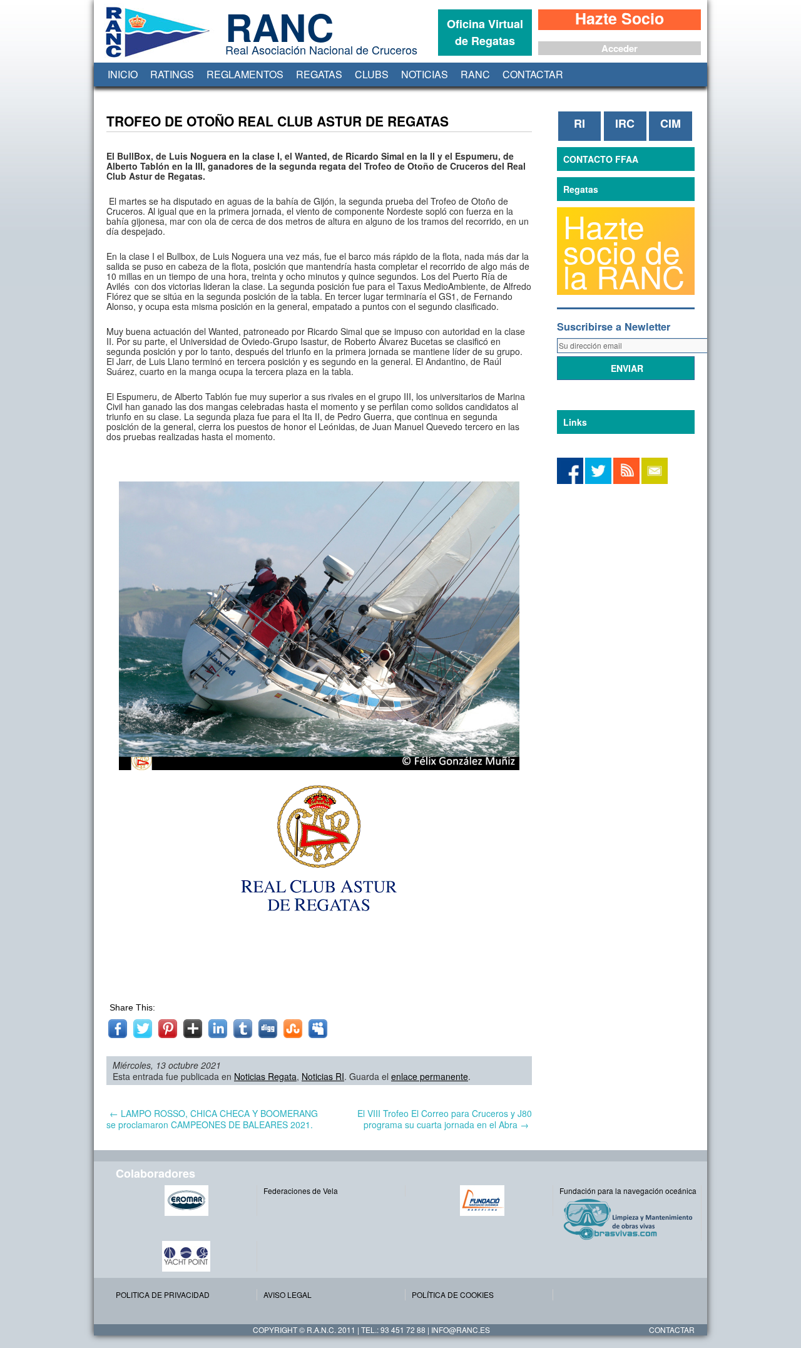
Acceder (619, 48)
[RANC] (155, 57)
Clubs (372, 74)
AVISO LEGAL (287, 1294)
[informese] (570, 480)
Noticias (424, 74)
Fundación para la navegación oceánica (627, 1190)
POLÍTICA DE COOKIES (453, 1294)
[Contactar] (654, 480)
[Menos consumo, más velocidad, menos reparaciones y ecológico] (629, 1218)
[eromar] (186, 1200)
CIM (670, 123)
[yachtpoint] (186, 1256)
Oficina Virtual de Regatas (485, 32)
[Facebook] (598, 480)
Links (575, 422)
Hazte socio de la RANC (624, 251)
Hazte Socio (619, 19)
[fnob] (482, 1200)
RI (579, 123)
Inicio (123, 74)
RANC (475, 74)
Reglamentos (245, 74)
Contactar (533, 74)
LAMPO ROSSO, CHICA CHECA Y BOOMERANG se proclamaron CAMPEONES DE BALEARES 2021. (212, 1119)
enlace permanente (429, 1076)
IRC (625, 123)
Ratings (172, 74)
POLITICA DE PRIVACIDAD (163, 1294)
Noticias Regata (265, 1076)
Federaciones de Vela (300, 1190)
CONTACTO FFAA (600, 159)
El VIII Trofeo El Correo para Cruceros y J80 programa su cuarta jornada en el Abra (444, 1119)
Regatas (319, 74)
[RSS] (626, 480)
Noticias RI (323, 1076)
